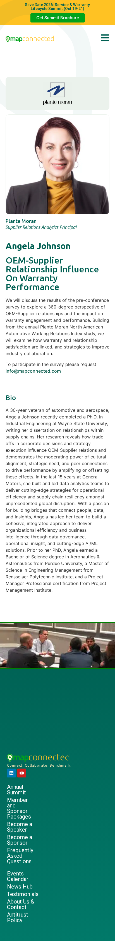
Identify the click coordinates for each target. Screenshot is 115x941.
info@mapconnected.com (33, 371)
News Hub (20, 886)
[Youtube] (21, 773)
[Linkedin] (11, 773)
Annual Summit (16, 789)
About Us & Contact (20, 904)
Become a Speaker (19, 826)
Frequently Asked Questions (20, 855)
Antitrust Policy (17, 917)
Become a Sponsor (19, 839)
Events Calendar (17, 876)
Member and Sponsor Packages (19, 808)
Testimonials (22, 894)
